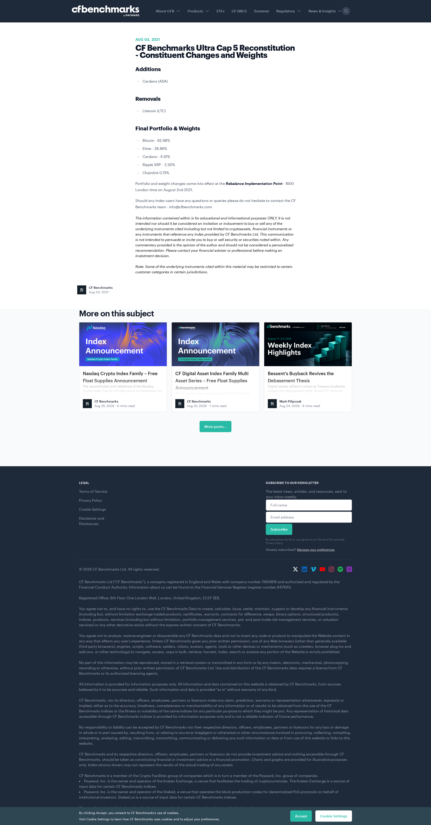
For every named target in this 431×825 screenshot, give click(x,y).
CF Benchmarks (101, 287)
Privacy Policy (90, 500)
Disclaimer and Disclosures (91, 521)
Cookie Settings (92, 509)
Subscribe (279, 529)
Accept (301, 816)
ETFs (220, 11)
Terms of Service (93, 491)
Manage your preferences (316, 549)
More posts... (215, 426)
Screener (261, 11)
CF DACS (239, 11)
